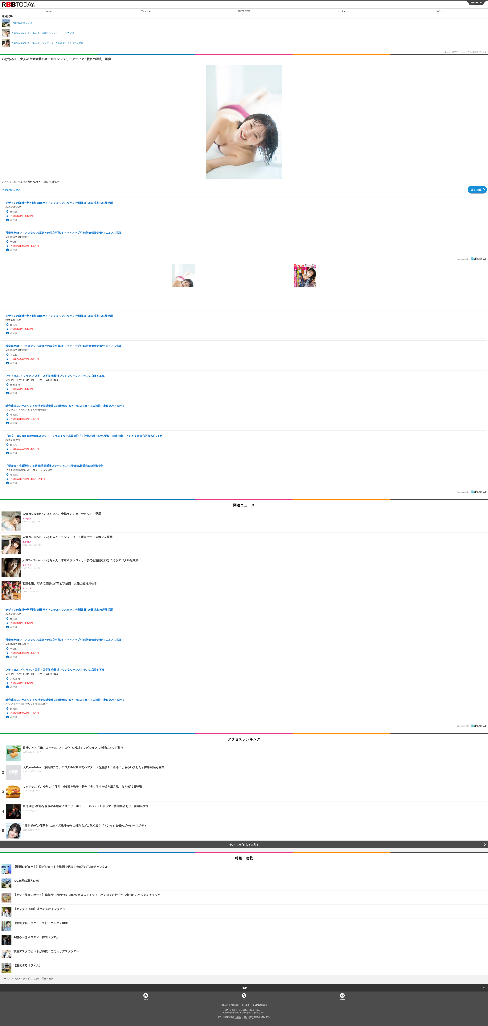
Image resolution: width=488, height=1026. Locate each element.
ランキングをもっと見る (244, 844)
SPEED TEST (244, 11)
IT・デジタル (146, 11)
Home (145, 999)
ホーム (49, 11)
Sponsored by (463, 259)
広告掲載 (235, 1005)
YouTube (342, 999)
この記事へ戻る (11, 189)
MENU (474, 2)
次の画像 (476, 189)
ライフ (439, 11)
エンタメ (341, 11)
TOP (244, 988)
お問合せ (224, 1005)
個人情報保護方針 (260, 1005)
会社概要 (245, 1005)
